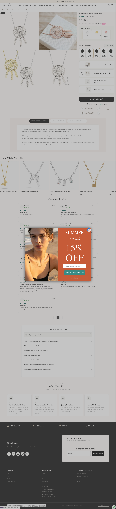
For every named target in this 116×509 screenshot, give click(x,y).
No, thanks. (75, 278)
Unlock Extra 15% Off (74, 272)
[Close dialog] (88, 229)
